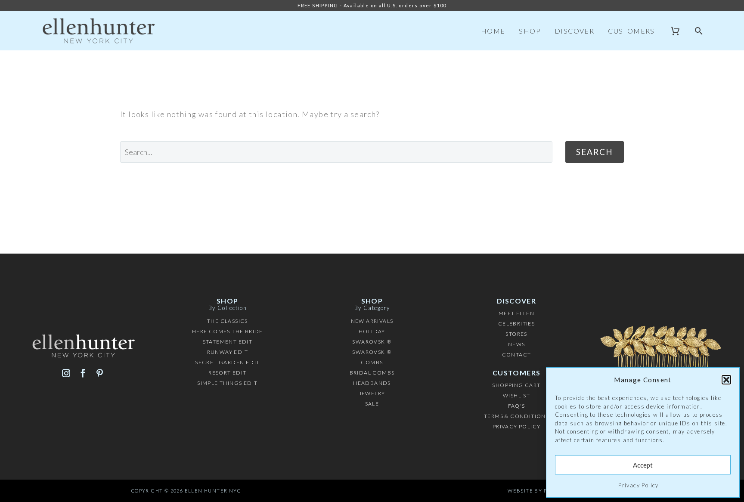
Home (493, 31)
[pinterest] (100, 373)
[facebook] (83, 373)
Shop (530, 31)
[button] (726, 379)
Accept (643, 465)
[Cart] (675, 31)
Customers (631, 31)
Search (594, 152)
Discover (574, 31)
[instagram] (66, 373)
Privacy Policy (638, 485)
